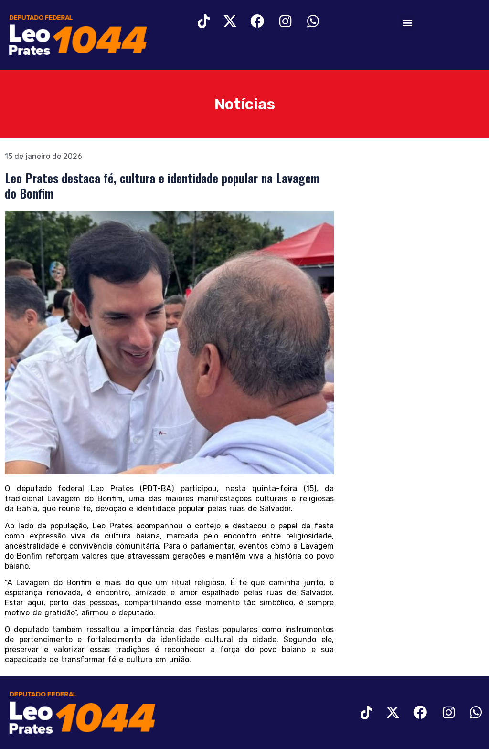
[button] (407, 22)
